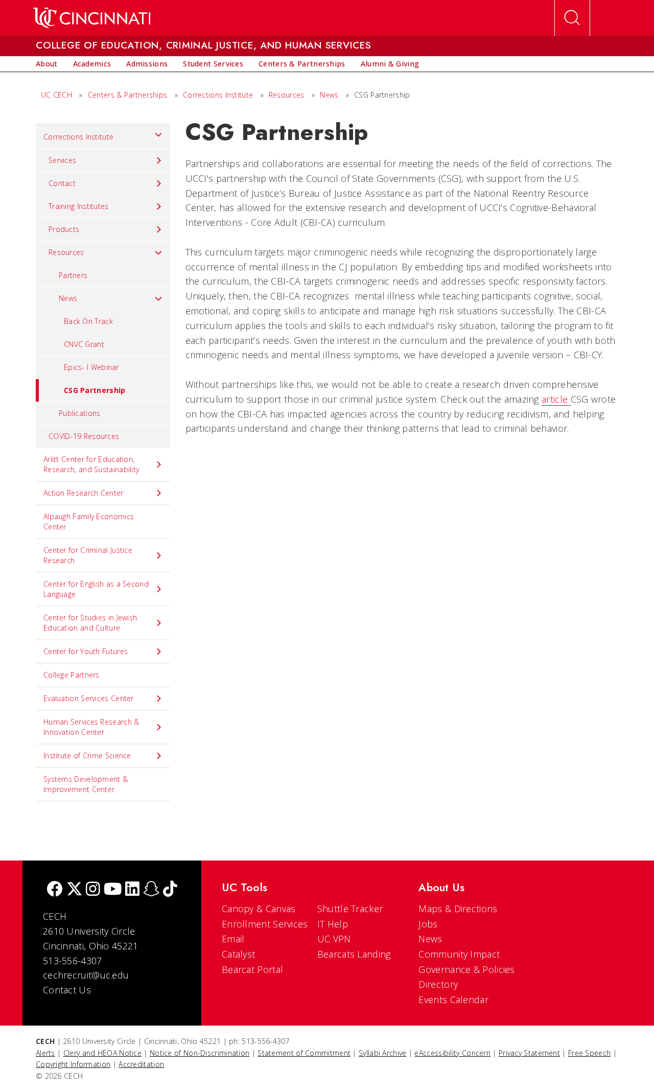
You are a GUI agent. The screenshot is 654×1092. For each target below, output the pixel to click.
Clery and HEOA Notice (102, 1053)
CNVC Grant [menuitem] (84, 344)
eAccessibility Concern (452, 1053)
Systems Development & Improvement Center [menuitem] (85, 784)
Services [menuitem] (62, 160)
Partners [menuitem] (73, 275)
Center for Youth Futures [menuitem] (85, 651)
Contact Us (67, 990)
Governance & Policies (466, 969)
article (556, 399)
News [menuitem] (68, 298)
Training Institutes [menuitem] (79, 206)
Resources (287, 95)
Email (233, 939)
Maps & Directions (457, 908)
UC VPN (334, 939)
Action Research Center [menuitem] (83, 493)
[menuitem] (46, 64)
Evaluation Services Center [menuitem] (88, 698)
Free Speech (589, 1053)
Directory (438, 984)
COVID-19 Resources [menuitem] (84, 436)
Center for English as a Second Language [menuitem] (96, 589)
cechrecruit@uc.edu (86, 975)
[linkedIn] (132, 890)
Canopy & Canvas (259, 908)
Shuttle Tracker (350, 908)
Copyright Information (73, 1064)
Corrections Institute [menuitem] (78, 137)
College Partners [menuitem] (71, 675)
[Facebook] (54, 890)
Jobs (427, 924)
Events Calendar (453, 999)
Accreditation (141, 1064)
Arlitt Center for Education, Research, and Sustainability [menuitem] (91, 464)
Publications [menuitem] (80, 413)
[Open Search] (572, 18)
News (329, 95)
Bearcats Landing (354, 954)
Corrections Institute (219, 95)
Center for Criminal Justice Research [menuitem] (87, 555)
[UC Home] (91, 18)
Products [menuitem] (64, 229)
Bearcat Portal (252, 969)
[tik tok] (170, 890)
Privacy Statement (529, 1053)
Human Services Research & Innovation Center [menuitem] (91, 727)
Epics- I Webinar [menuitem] (91, 367)
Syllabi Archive (383, 1053)
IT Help (332, 924)
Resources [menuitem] (66, 252)
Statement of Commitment (304, 1053)
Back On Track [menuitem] (88, 321)
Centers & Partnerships (128, 95)
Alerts (45, 1053)
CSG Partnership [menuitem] (95, 390)
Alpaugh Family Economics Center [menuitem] (88, 521)
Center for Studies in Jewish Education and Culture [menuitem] (90, 623)
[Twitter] (74, 890)
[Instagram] (93, 890)
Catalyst (238, 954)
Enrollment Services (265, 924)
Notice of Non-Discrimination (199, 1053)
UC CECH (56, 95)
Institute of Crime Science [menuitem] (87, 755)
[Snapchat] (151, 890)
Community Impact (459, 954)
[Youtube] (113, 890)
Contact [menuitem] (62, 183)
